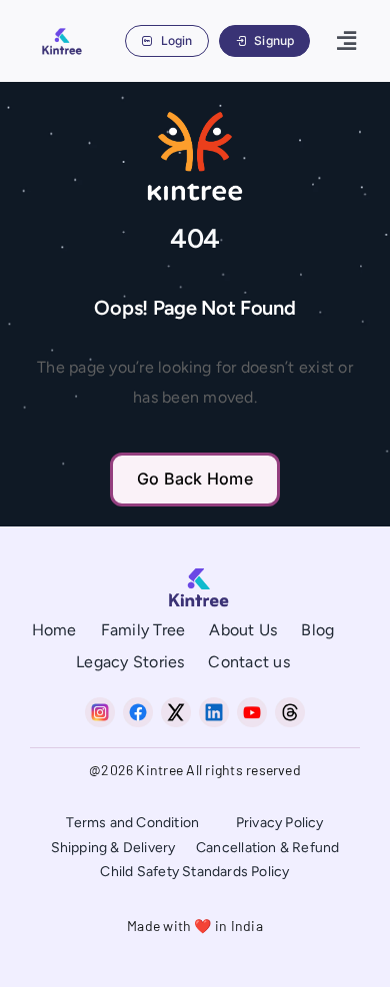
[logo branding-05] (59, 30)
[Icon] (100, 704)
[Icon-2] (176, 704)
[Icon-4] (252, 704)
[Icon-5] (290, 704)
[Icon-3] (214, 704)
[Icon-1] (138, 704)
